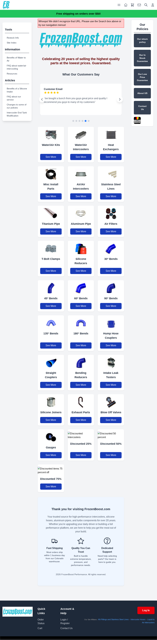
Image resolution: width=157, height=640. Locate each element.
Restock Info (13, 38)
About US (142, 93)
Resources (12, 73)
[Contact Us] (139, 5)
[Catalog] (126, 5)
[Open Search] (146, 5)
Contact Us (142, 107)
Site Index (11, 42)
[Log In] (153, 5)
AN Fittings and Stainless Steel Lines (113, 619)
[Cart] (132, 5)
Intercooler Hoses (138, 619)
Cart (40, 628)
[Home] (6, 5)
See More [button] (51, 157)
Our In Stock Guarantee (142, 58)
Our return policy (142, 40)
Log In (146, 610)
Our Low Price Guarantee (142, 77)
